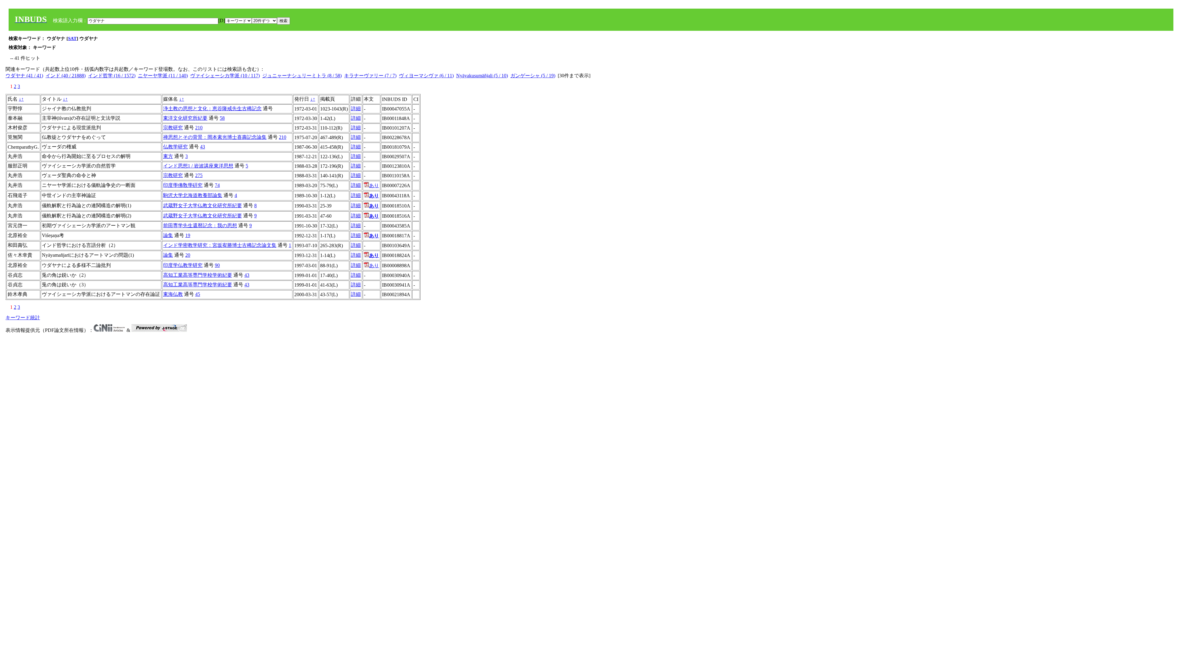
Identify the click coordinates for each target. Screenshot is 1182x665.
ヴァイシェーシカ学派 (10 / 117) (225, 75)
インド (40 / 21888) (66, 75)
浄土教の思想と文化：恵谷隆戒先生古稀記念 (212, 108)
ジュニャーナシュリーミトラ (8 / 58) (302, 75)
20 (187, 255)
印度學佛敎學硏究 (183, 185)
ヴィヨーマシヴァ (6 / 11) (426, 75)
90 (217, 265)
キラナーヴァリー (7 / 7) (370, 75)
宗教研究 (173, 127)
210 (199, 127)
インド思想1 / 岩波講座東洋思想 (198, 165)
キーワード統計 (23, 317)
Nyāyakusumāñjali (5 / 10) (482, 75)
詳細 (356, 108)
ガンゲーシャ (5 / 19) (532, 75)
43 (202, 146)
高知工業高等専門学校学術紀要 (197, 275)
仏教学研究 (175, 146)
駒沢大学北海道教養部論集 (192, 195)
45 (197, 294)
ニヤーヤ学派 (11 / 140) (163, 75)
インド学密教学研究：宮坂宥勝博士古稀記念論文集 (219, 245)
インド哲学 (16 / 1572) (111, 75)
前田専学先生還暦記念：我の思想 (200, 225)
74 (217, 185)
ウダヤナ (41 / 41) (24, 75)
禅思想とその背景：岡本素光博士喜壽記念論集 (215, 137)
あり (374, 185)
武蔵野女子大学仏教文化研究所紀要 (202, 205)
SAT (72, 38)
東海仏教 (173, 294)
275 (199, 175)
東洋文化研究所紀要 (185, 118)
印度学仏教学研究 (183, 265)
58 (222, 118)
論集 (168, 235)
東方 (168, 156)
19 (187, 235)
